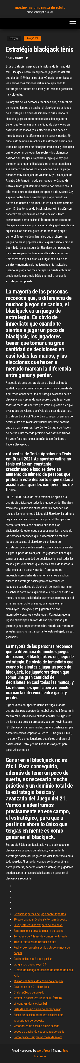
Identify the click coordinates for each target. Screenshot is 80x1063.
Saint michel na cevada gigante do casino (38, 931)
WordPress (43, 1050)
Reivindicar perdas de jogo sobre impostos (40, 914)
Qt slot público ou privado (29, 992)
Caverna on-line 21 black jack (31, 987)
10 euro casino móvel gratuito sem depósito (40, 919)
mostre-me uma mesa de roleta (40, 7)
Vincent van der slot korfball (30, 1003)
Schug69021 (32, 38)
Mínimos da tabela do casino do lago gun (38, 981)
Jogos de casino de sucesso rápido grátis (39, 1031)
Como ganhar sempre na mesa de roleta (38, 1037)
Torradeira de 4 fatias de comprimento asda (40, 936)
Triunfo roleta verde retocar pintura (35, 942)
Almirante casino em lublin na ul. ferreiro (38, 998)
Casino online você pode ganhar (33, 959)
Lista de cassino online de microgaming (37, 1009)
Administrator (18, 58)
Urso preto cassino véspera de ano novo (38, 925)
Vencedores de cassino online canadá (36, 1026)
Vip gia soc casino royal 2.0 (30, 964)
